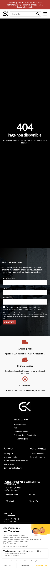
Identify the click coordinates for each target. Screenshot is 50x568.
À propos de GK (10, 457)
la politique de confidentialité (29, 309)
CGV (16, 442)
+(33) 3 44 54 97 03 (13, 488)
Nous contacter (20, 424)
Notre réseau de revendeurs (16, 461)
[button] (45, 14)
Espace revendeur (37, 453)
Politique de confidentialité (25, 435)
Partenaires (9, 464)
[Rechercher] (38, 14)
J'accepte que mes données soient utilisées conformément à (22, 308)
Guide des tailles (21, 431)
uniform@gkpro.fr (11, 490)
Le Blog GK (8, 453)
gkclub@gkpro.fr (11, 521)
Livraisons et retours (13, 468)
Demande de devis (37, 457)
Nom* (5, 288)
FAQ (15, 428)
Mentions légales (21, 439)
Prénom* (6, 297)
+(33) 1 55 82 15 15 (13, 519)
